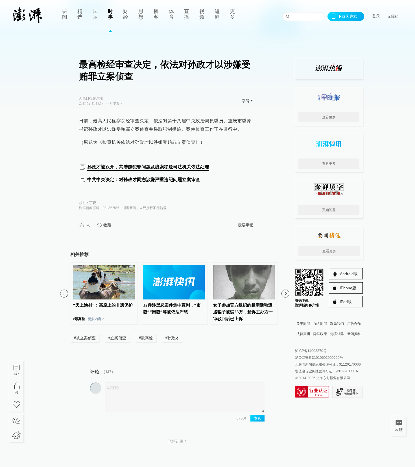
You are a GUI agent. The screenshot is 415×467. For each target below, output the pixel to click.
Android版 (349, 273)
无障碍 (393, 16)
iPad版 (346, 301)
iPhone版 (348, 288)
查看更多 (329, 117)
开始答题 (329, 210)
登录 (376, 16)
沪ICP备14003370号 (311, 351)
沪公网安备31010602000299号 (319, 358)
